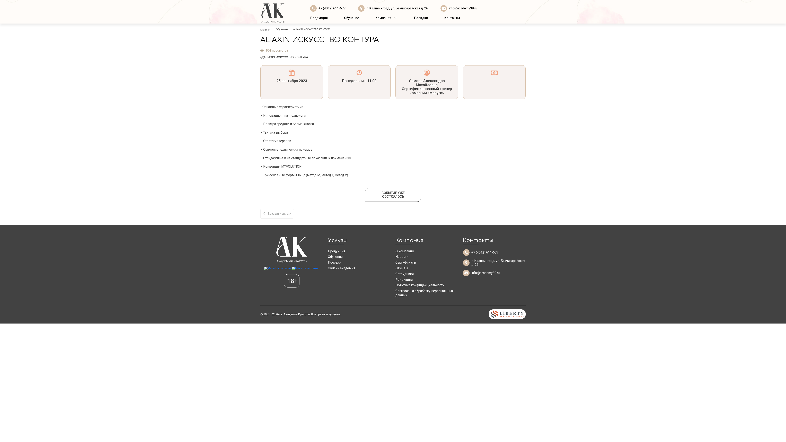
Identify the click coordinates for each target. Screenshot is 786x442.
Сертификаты (405, 262)
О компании (404, 251)
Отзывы (401, 268)
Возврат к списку (279, 213)
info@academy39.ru (463, 8)
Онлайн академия (341, 268)
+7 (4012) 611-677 (332, 8)
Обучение (351, 18)
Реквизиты (404, 280)
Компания (383, 18)
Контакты (452, 18)
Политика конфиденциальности (419, 285)
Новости (401, 257)
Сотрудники (404, 274)
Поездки (421, 18)
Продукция (319, 18)
